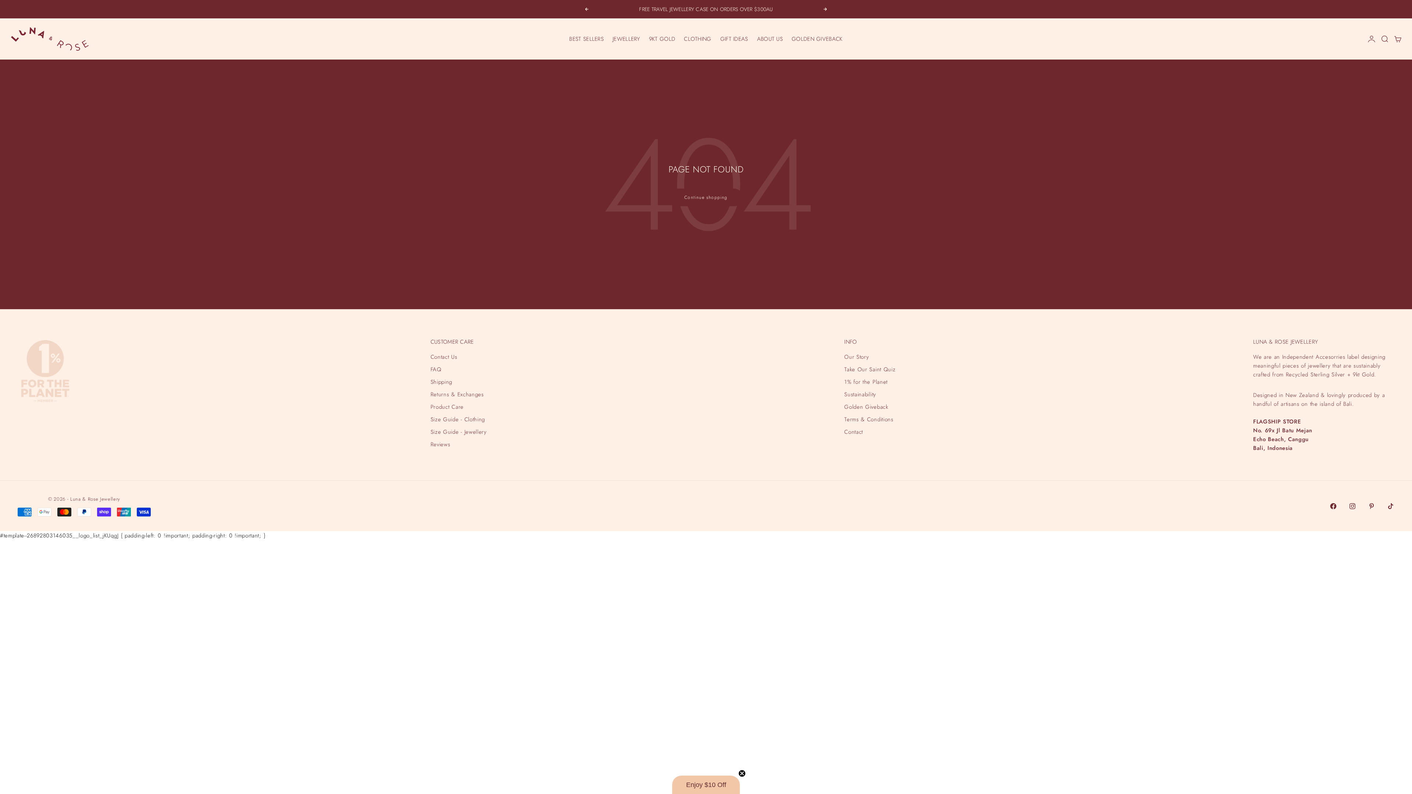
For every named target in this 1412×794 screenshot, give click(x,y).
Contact (853, 432)
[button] (706, 785)
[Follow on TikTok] (1390, 506)
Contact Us (444, 357)
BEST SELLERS (586, 39)
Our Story (856, 357)
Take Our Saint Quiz (869, 369)
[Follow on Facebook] (1333, 506)
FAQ (436, 369)
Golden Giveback (866, 407)
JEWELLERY (626, 39)
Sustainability (860, 394)
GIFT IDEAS (734, 39)
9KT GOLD (662, 39)
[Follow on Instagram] (1352, 506)
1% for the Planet (865, 382)
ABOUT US (770, 39)
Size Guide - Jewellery (459, 432)
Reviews (440, 444)
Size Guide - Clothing (458, 419)
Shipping (441, 382)
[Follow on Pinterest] (1371, 506)
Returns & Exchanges (457, 394)
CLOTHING (697, 39)
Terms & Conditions (868, 419)
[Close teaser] (742, 773)
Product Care (447, 407)
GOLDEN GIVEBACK (817, 39)
